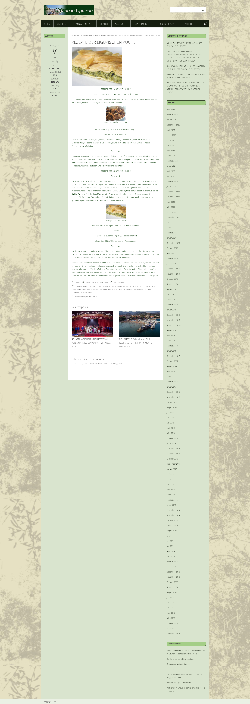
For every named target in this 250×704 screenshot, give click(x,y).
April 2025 (171, 130)
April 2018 (171, 335)
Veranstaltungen (81, 24)
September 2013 (173, 587)
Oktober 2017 (172, 361)
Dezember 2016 (173, 392)
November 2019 (173, 274)
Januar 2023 (171, 186)
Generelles (171, 669)
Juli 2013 (170, 597)
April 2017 (171, 371)
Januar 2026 (171, 119)
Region (110, 289)
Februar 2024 (172, 161)
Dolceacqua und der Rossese (178, 664)
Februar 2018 (172, 346)
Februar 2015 (172, 500)
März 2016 (171, 433)
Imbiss (105, 286)
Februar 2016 (172, 438)
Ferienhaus (98, 286)
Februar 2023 (172, 181)
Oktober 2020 (172, 248)
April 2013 (171, 613)
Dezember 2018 (173, 315)
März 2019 (171, 299)
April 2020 (171, 253)
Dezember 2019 (173, 268)
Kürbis (145, 286)
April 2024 (171, 150)
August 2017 (172, 366)
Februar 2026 (172, 114)
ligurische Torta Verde (84, 289)
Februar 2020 (172, 258)
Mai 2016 (170, 423)
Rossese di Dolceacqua (127, 289)
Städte (60, 24)
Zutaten (90, 292)
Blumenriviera (88, 286)
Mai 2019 (170, 294)
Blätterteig (79, 286)
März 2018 (171, 340)
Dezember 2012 (173, 633)
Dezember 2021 (173, 217)
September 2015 (173, 464)
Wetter (188, 24)
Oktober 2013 (172, 582)
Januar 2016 (171, 443)
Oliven (95, 289)
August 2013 (172, 592)
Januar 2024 (171, 166)
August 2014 (172, 530)
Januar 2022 (171, 212)
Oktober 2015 (172, 459)
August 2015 (172, 469)
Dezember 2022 (173, 191)
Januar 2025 (171, 135)
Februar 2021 (172, 233)
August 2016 (172, 407)
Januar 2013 (171, 628)
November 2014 (173, 515)
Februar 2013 (172, 623)
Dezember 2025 (173, 125)
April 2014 (171, 551)
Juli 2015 (170, 474)
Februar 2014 (172, 561)
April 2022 (171, 202)
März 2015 (171, 494)
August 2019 (172, 289)
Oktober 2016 (172, 402)
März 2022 (171, 207)
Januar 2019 (171, 309)
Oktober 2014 (172, 520)
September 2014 (173, 525)
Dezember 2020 (173, 243)
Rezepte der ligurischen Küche (86, 296)
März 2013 (171, 618)
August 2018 (172, 330)
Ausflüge (119, 24)
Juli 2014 (170, 536)
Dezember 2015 (173, 448)
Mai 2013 (170, 607)
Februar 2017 (172, 381)
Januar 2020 (171, 263)
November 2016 (173, 397)
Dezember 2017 (173, 356)
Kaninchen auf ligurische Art (132, 286)
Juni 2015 (170, 479)
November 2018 (173, 320)
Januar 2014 (171, 566)
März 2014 (171, 556)
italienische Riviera (115, 286)
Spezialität (140, 289)
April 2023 (171, 171)
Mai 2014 (170, 546)
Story (47, 24)
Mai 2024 (170, 145)
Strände (104, 24)
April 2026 (171, 109)
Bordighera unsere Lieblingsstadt (180, 659)
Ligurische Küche (167, 24)
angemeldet (85, 363)
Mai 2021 (170, 222)
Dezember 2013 (173, 572)
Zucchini (84, 292)
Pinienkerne (103, 289)
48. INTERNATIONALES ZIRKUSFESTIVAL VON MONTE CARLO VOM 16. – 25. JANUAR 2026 (92, 343)
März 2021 (171, 227)
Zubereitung (76, 292)
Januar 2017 (171, 387)
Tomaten (147, 289)
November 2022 (173, 196)
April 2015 (171, 489)
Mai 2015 (170, 484)
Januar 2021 (171, 238)
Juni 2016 (170, 417)
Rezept (116, 289)
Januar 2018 (171, 351)
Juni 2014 (170, 541)
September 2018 (173, 325)
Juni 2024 (170, 140)
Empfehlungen (141, 24)
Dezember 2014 (173, 510)
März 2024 (171, 155)
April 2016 (171, 428)
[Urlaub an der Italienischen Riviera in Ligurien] (69, 10)
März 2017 (171, 376)
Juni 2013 (170, 602)
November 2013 (173, 577)
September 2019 (173, 284)
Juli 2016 (170, 412)
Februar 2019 (172, 304)
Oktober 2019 (172, 279)
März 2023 (171, 176)
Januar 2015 (171, 505)
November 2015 (173, 453)
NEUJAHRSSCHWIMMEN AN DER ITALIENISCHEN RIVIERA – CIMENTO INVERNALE (135, 343)
